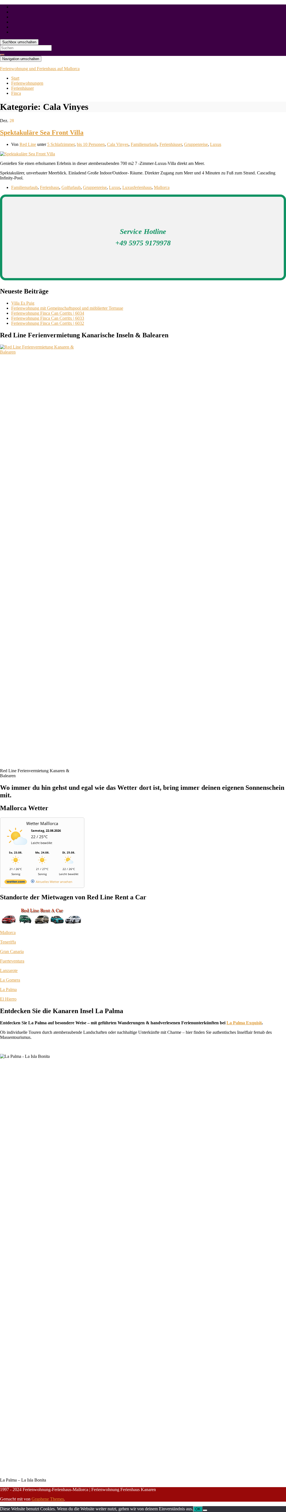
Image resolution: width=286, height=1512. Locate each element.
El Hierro (8, 999)
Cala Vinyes (117, 144)
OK (198, 1509)
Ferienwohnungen (27, 83)
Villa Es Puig (22, 303)
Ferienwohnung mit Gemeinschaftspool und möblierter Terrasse (67, 308)
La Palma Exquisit (244, 1022)
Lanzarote (9, 970)
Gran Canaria (12, 951)
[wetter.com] (15, 883)
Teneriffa (8, 942)
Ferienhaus (49, 187)
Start (15, 78)
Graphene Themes (48, 1499)
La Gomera (10, 980)
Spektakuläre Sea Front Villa (42, 132)
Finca (16, 93)
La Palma (8, 989)
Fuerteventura (12, 961)
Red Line (28, 144)
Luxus (215, 144)
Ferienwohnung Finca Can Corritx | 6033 (47, 318)
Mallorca (162, 187)
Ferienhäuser (22, 88)
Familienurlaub (144, 144)
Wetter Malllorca (42, 823)
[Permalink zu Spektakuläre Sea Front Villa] (27, 153)
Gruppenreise (196, 144)
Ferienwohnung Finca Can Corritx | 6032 (47, 323)
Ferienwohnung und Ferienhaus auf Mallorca (40, 68)
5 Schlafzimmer (61, 144)
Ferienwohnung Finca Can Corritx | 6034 (47, 313)
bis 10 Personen (91, 144)
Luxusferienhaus (137, 187)
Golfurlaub (71, 187)
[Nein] (205, 1510)
